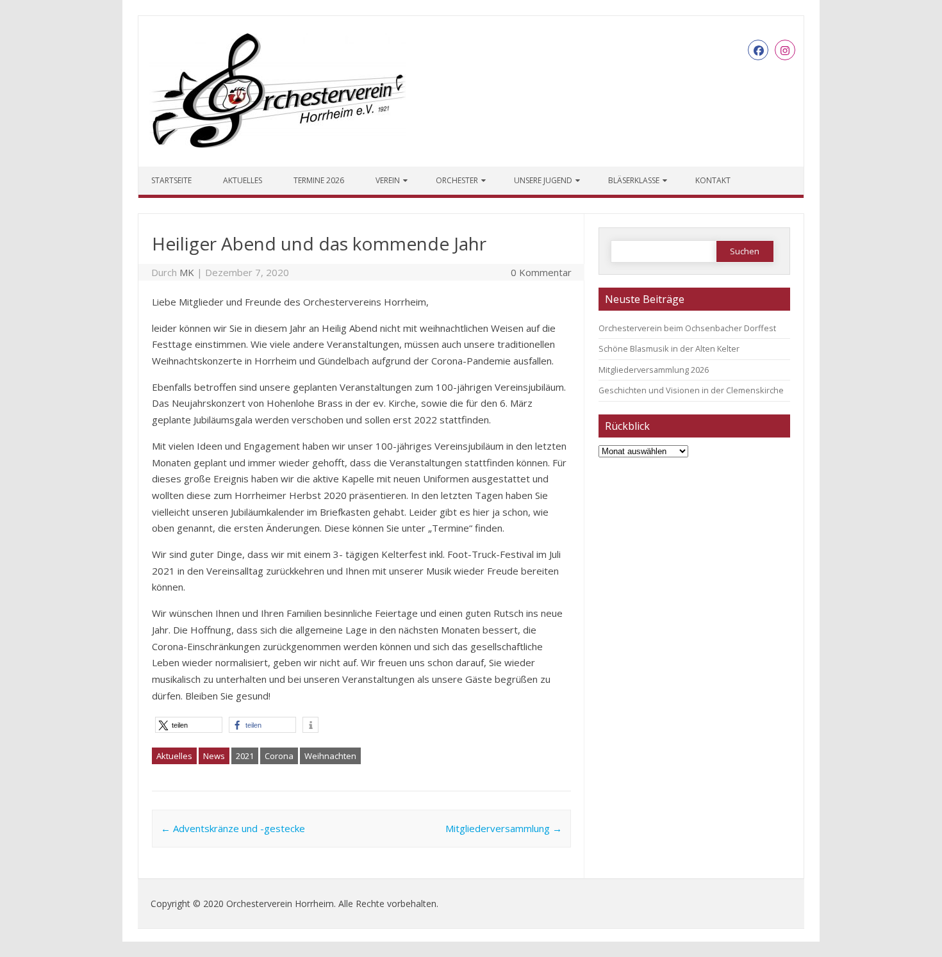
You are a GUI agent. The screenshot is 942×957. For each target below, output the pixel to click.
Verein (388, 180)
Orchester (457, 180)
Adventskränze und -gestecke (233, 828)
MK (186, 272)
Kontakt (713, 180)
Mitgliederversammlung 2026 (654, 369)
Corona (279, 756)
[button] (188, 725)
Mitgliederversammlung (503, 828)
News (214, 756)
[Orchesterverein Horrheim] (277, 144)
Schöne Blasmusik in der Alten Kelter (669, 348)
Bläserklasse (633, 180)
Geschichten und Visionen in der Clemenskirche (691, 390)
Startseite (171, 180)
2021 (245, 756)
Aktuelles (242, 180)
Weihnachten (330, 756)
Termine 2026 (318, 180)
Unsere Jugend (543, 180)
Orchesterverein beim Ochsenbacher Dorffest (687, 328)
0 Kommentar (541, 272)
